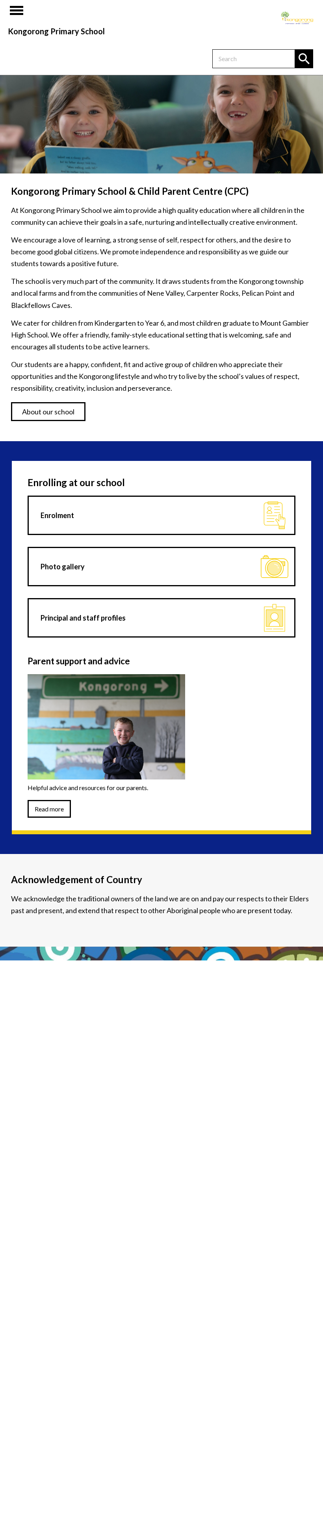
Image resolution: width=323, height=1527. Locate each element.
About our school (48, 411)
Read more (49, 809)
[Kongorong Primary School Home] (297, 18)
